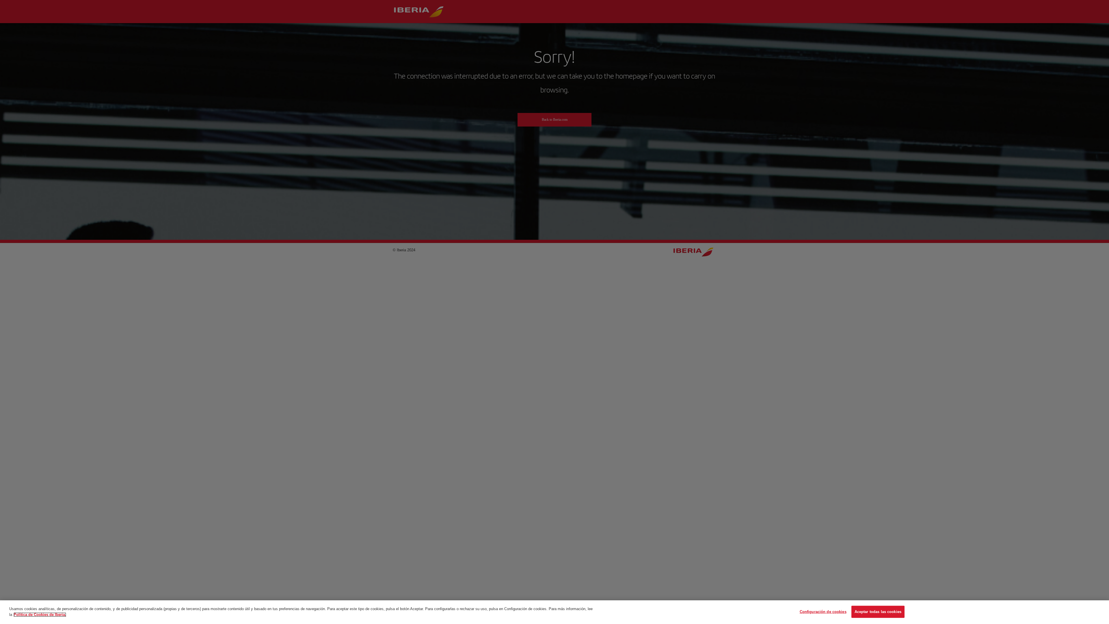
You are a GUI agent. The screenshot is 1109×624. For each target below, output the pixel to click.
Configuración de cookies (823, 612)
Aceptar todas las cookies (878, 612)
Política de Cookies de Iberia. (40, 614)
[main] (554, 612)
